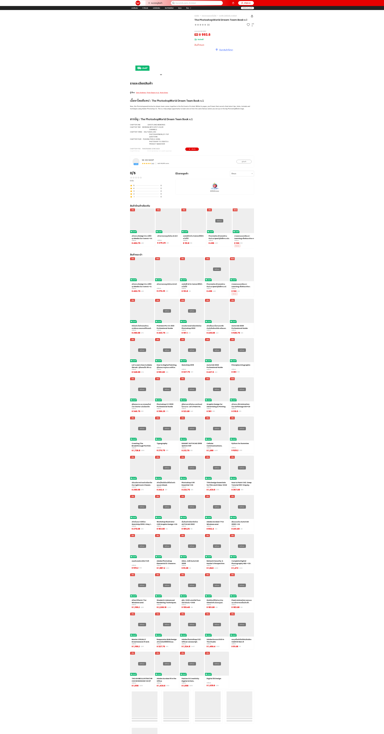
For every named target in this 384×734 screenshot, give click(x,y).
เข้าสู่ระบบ (247, 3)
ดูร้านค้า (244, 162)
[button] (247, 8)
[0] (233, 3)
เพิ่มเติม (194, 149)
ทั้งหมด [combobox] (233, 173)
